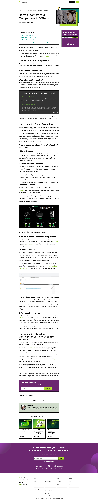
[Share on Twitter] (55, 395)
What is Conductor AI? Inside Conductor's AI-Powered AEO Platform (52, 432)
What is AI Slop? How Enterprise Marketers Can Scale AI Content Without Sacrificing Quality (39, 432)
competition (53, 55)
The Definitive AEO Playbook (24, 430)
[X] (19, 482)
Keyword (21, 252)
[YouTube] (22, 482)
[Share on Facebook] (53, 395)
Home (20, 10)
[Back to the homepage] (23, 2)
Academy (25, 10)
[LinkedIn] (20, 482)
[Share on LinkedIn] (57, 395)
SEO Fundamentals (32, 10)
